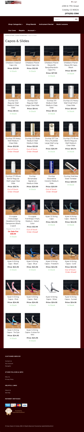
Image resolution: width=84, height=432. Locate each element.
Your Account (9, 363)
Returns (7, 377)
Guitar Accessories (21, 35)
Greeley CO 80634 (70, 10)
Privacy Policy (9, 379)
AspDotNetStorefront (47, 426)
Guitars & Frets (9, 35)
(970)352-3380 (72, 13)
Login (75, 2)
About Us (8, 390)
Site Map (7, 392)
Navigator (8, 366)
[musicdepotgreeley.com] (13, 2)
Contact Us (8, 361)
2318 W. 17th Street (70, 6)
